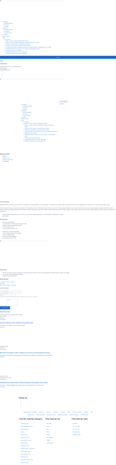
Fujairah (48, 434)
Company (5, 34)
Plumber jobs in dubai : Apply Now (14, 50)
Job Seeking (7, 39)
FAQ (91, 412)
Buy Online (6, 31)
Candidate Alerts (84, 414)
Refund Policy (31, 414)
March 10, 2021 (6, 158)
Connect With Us (8, 32)
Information (10, 159)
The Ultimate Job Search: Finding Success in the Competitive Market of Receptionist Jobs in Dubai (28, 47)
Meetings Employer (51, 414)
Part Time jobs (76, 426)
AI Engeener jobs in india (5, 377)
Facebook (3, 281)
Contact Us (41, 412)
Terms (68, 412)
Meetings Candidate (62, 414)
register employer (40, 414)
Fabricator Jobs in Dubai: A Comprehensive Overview (18, 44)
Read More (2, 327)
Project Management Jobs (27, 426)
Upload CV (61, 103)
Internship (75, 423)
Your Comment (3, 305)
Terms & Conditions (76, 412)
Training (6, 26)
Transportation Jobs (25, 451)
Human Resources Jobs (26, 440)
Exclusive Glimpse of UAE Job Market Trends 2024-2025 (16, 323)
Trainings (63, 412)
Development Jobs (25, 437)
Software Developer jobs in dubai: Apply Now (16, 53)
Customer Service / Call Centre (28, 448)
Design (22, 431)
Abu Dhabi (49, 423)
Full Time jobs (76, 429)
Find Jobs (6, 25)
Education (5, 159)
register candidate (74, 414)
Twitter (8, 281)
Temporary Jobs (76, 434)
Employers (5, 28)
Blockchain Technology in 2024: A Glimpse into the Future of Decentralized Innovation (25, 352)
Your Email (2, 293)
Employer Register (8, 29)
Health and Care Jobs (26, 454)
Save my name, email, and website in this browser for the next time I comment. (19, 296)
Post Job (58, 57)
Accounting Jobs (24, 423)
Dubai (48, 431)
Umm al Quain (50, 443)
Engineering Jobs (24, 429)
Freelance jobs (76, 431)
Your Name (2, 291)
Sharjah (48, 440)
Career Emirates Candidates (30, 412)
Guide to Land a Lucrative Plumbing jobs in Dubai (17, 40)
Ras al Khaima (50, 437)
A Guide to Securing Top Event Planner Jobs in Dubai (18, 45)
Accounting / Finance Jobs (27, 459)
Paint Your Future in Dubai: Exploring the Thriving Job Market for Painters (23, 42)
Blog (4, 37)
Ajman (48, 426)
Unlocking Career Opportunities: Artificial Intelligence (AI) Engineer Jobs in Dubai (24, 382)
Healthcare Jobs (24, 434)
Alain (48, 429)
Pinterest (12, 281)
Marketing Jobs (24, 443)
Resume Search (6, 36)
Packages (86, 412)
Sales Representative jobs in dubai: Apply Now (16, 52)
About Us (48, 412)
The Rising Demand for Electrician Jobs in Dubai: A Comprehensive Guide (23, 48)
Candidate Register (8, 23)
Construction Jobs (25, 445)
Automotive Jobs (24, 462)
